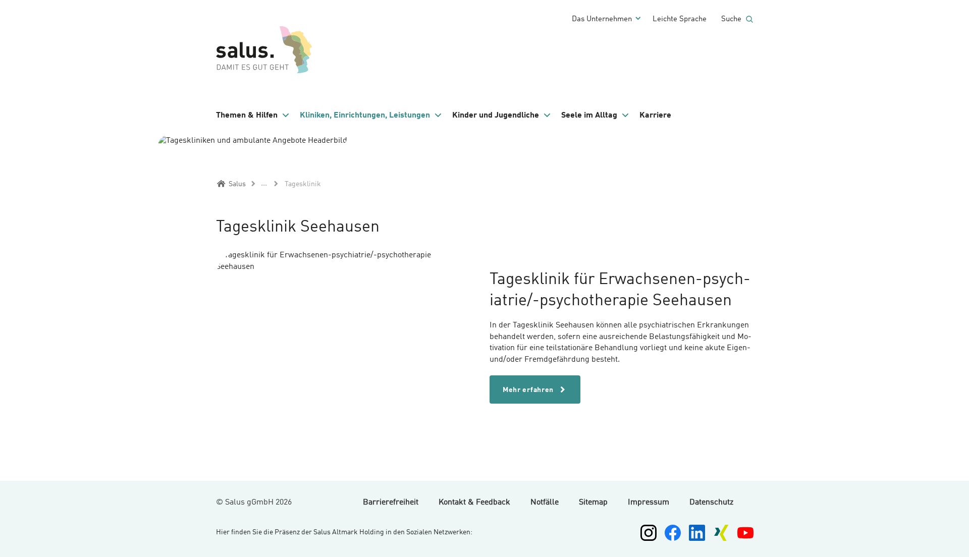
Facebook (673, 533)
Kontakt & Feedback (474, 502)
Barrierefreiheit (390, 502)
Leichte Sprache (680, 19)
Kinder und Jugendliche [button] (495, 116)
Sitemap (593, 502)
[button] (253, 115)
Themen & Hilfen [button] (247, 116)
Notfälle (544, 502)
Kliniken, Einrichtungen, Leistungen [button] (365, 116)
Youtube (745, 533)
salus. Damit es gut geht (266, 48)
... (264, 184)
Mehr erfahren (529, 390)
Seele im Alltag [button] (589, 116)
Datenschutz (711, 502)
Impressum (648, 502)
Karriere (655, 116)
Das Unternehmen (602, 19)
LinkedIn (697, 533)
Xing (721, 533)
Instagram (648, 533)
